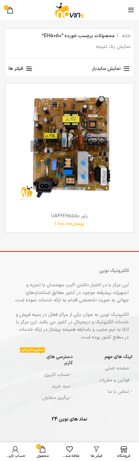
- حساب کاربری (58, 374)
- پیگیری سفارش (57, 397)
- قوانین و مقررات (115, 380)
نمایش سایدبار (106, 68)
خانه (125, 35)
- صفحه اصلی (118, 368)
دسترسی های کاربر (47, 359)
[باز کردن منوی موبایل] (131, 10)
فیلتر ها (15, 68)
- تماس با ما (120, 391)
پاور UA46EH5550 (69, 216)
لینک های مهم (118, 356)
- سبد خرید (62, 386)
